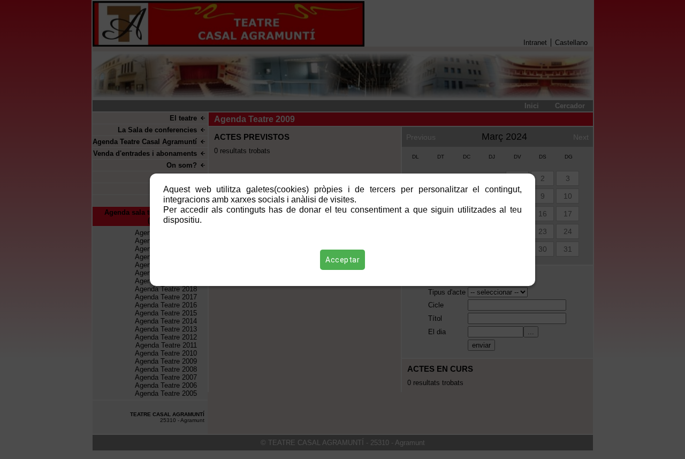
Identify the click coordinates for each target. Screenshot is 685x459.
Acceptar (342, 259)
